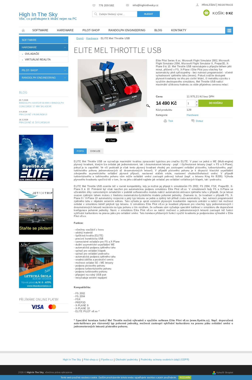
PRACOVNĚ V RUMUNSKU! (33, 114)
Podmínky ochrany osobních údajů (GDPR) (165, 359)
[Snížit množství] (196, 105)
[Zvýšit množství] (196, 101)
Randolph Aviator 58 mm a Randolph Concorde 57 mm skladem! (41, 104)
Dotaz (199, 120)
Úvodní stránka (23, 30)
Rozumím (185, 377)
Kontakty (179, 30)
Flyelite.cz (107, 359)
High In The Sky (48, 16)
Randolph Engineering (126, 30)
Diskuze (95, 151)
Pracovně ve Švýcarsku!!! (34, 122)
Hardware (65, 30)
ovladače (32, 53)
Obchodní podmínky (126, 359)
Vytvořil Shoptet (224, 372)
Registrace (225, 5)
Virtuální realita (38, 59)
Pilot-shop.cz (91, 359)
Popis (80, 151)
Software (40, 30)
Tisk (170, 120)
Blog (158, 30)
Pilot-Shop (91, 30)
